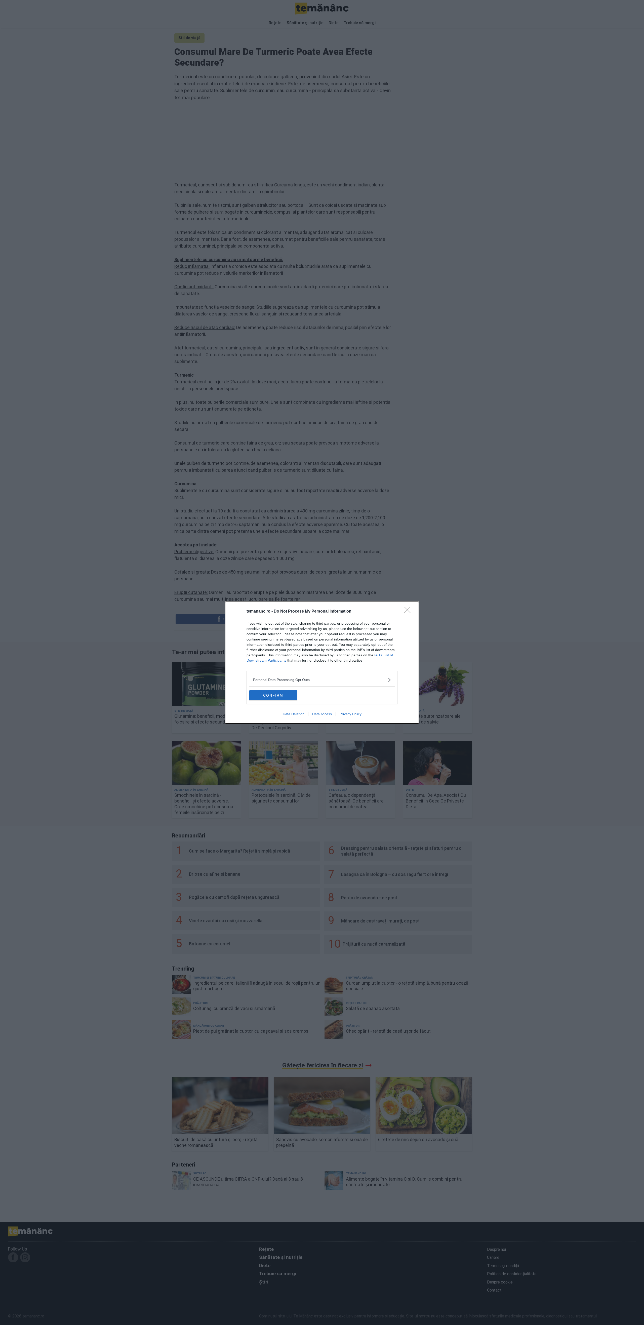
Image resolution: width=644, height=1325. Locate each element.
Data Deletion (293, 714)
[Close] (409, 611)
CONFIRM (273, 695)
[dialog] (322, 663)
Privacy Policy (350, 714)
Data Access (322, 714)
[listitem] (322, 679)
